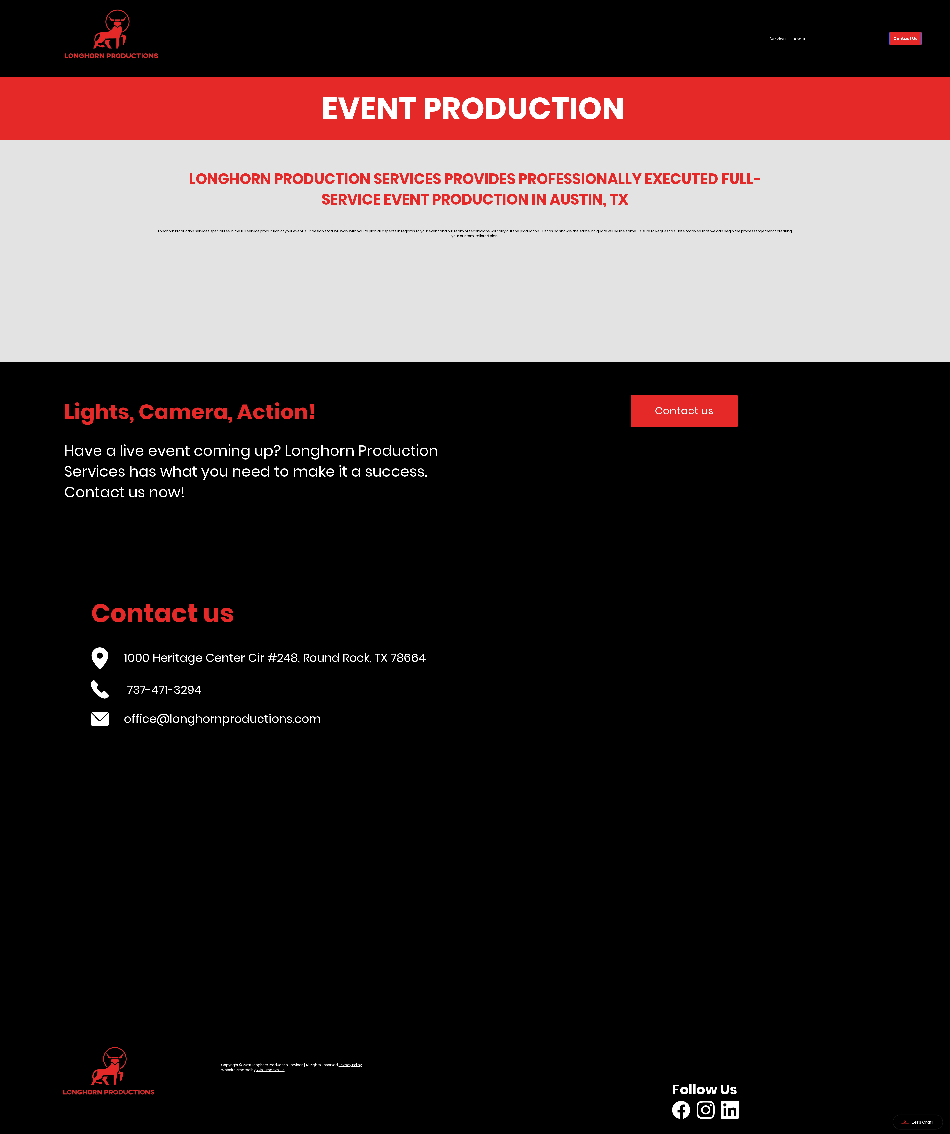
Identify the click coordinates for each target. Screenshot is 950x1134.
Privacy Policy (350, 1064)
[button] (905, 38)
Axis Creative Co (270, 1069)
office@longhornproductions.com (222, 718)
